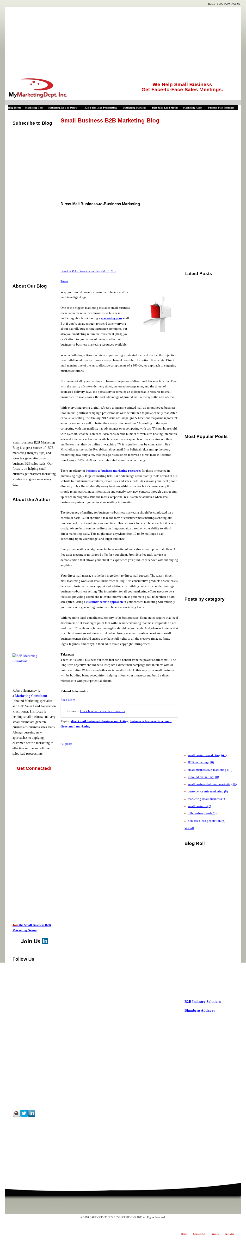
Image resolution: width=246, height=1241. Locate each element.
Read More (68, 699)
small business (199, 806)
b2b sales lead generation (206, 821)
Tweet (64, 281)
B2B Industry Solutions (202, 1001)
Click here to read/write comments (102, 711)
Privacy (215, 1233)
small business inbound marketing (212, 784)
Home (211, 3)
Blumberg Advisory (199, 1010)
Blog (220, 3)
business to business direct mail (151, 721)
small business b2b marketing (210, 770)
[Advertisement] (123, 41)
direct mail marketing (75, 726)
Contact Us (232, 3)
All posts (66, 744)
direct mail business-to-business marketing (99, 721)
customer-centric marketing (208, 791)
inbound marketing (203, 777)
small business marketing (207, 755)
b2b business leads (202, 813)
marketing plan (111, 318)
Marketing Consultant (31, 696)
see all (189, 828)
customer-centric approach (104, 602)
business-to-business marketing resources (113, 470)
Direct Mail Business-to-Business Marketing (100, 204)
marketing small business (206, 799)
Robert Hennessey (82, 271)
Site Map (229, 1233)
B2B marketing (201, 762)
